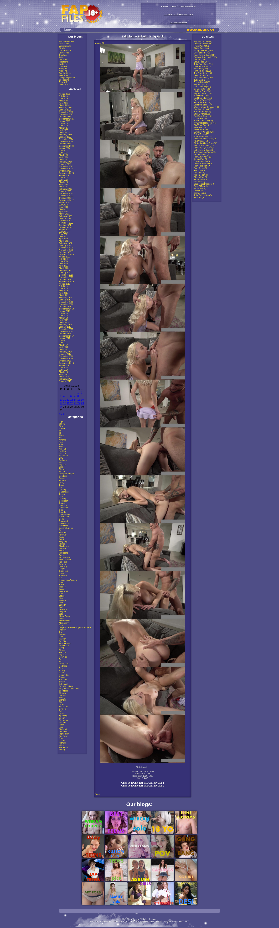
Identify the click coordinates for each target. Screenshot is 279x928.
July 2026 (63, 96)
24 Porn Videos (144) (203, 78)
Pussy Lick (63, 664)
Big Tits (62, 465)
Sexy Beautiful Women (69, 688)
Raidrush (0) (199, 182)
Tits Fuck (63, 736)
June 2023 (63, 180)
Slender (62, 700)
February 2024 (65, 162)
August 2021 (64, 230)
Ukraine (62, 740)
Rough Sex (64, 675)
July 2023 (63, 178)
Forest (62, 551)
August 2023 (64, 175)
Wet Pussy (63, 747)
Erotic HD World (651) (203, 44)
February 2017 (65, 352)
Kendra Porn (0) (201, 175)
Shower (62, 693)
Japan (62, 596)
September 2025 (66, 119)
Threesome (64, 731)
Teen (61, 727)
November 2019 (66, 277)
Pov (60, 659)
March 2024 (64, 159)
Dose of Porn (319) (202, 53)
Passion (62, 639)
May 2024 (63, 155)
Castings (63, 66)
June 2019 (63, 288)
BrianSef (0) (199, 197)
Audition (62, 451)
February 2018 (65, 325)
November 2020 (66, 250)
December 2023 (66, 166)
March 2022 (64, 214)
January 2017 (65, 354)
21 (75, 403)
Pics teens (63, 62)
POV (61, 57)
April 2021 (63, 239)
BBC (61, 458)
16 (82, 399)
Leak (61, 607)
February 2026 (65, 107)
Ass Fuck (63, 449)
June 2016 (63, 370)
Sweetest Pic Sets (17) (204, 132)
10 (61, 399)
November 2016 (66, 358)
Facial (61, 537)
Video (61, 745)
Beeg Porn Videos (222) (204, 55)
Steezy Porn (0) (200, 177)
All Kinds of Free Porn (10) (205, 143)
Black (61, 467)
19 (68, 403)
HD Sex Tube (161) (202, 71)
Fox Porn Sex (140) (202, 87)
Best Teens (64, 44)
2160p (62, 428)
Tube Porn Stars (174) (203, 64)
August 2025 (64, 121)
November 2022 (66, 196)
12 (68, 399)
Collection (63, 501)
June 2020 (63, 261)
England (63, 532)
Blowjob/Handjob (66, 474)
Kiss (61, 598)
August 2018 (64, 311)
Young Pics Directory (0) (204, 184)
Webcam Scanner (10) (204, 145)
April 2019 (63, 293)
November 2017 (66, 331)
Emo (61, 530)
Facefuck (63, 535)
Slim (61, 702)
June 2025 (63, 126)
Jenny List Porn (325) (203, 50)
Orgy (61, 632)
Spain (61, 713)
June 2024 (63, 153)
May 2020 (63, 263)
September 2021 (66, 227)
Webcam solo (65, 46)
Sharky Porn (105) (202, 114)
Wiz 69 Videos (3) (201, 154)
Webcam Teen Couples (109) (207, 107)
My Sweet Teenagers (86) (205, 123)
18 (64, 403)
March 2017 (64, 349)
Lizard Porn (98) (201, 118)
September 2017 (66, 336)
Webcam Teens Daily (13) (205, 139)
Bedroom (63, 460)
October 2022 (65, 198)
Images (62, 587)
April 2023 (63, 184)
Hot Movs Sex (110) (202, 102)
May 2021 (63, 236)
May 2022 (63, 209)
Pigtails (62, 655)
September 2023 (66, 173)
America (62, 440)
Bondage (63, 476)
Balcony (62, 453)
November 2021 (66, 223)
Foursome (63, 553)
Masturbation (65, 621)
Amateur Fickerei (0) (203, 164)
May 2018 (63, 318)
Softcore (62, 709)
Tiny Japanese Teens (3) (205, 152)
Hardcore (63, 575)
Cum (61, 510)
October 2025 (65, 116)
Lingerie (62, 612)
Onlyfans (63, 55)
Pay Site (62, 641)
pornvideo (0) (200, 193)
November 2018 (66, 304)
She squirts (64, 80)
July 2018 (63, 313)
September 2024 (66, 146)
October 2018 (65, 306)
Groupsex (63, 571)
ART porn (63, 69)
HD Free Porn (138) (202, 91)
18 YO (62, 48)
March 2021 (64, 241)
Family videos (65, 73)
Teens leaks (64, 84)
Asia (61, 444)
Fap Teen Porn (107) (203, 109)
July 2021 (63, 232)
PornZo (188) (200, 59)
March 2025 (64, 132)
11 (64, 399)
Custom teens (65, 50)
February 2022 (65, 216)
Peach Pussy (65, 643)
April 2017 (63, 347)
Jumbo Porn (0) (200, 159)
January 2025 (65, 137)
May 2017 (63, 345)
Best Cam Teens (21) (203, 130)
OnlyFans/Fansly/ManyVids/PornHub (75, 627)
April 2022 (63, 211)
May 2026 (63, 101)
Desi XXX (63, 82)
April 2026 (63, 103)
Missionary (64, 623)
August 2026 (64, 94)
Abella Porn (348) (201, 48)
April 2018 (63, 320)
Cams (61, 485)
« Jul (62, 413)
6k (60, 433)
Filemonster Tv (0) (202, 161)
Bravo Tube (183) (201, 62)
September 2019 (66, 282)
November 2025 (66, 114)
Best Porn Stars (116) (203, 98)
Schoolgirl (63, 684)
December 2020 (66, 248)
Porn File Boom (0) (202, 166)
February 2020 (65, 270)
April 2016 (63, 374)
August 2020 (64, 257)
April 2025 (63, 130)
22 (78, 403)
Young (62, 750)
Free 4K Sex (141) (202, 82)
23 (82, 403)
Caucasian (64, 492)
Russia (62, 677)
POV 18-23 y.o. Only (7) (204, 148)
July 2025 (63, 123)
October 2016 (65, 361)
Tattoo (61, 725)
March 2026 (64, 105)
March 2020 (64, 268)
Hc (60, 578)
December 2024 (66, 139)
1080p (62, 424)
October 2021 (65, 225)
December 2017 (66, 329)
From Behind (64, 557)
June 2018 (63, 316)
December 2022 (66, 193)
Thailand (63, 729)
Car (60, 487)
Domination (64, 523)
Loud (61, 618)
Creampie (63, 508)
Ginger (62, 569)
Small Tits (63, 707)
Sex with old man (66, 686)
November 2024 (66, 141)
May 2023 (63, 182)
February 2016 (65, 379)
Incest (61, 589)
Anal (61, 442)
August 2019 (64, 284)
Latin (61, 603)
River (61, 673)
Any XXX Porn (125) (203, 93)
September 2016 (66, 363)
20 (71, 403)
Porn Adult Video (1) (203, 157)
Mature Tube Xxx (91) (203, 121)
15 (78, 399)
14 (75, 399)
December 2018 (66, 302)
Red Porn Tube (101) (203, 116)
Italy (61, 593)
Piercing (62, 652)
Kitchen (62, 600)
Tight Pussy (64, 734)
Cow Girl (63, 505)
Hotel (61, 584)
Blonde (62, 471)
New (61, 625)
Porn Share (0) (200, 168)
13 (71, 399)
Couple (62, 503)
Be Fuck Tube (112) (202, 100)
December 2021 (66, 221)
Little (61, 614)
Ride (61, 668)
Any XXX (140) (200, 84)
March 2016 (64, 377)
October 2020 (65, 252)
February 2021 (65, 243)
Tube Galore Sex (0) (203, 195)
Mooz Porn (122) (201, 96)
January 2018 (65, 327)
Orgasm (62, 630)
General (62, 564)
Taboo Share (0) (201, 179)
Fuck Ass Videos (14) (203, 136)
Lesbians (63, 64)
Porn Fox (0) (199, 170)
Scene (62, 682)
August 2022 (64, 202)
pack (61, 636)
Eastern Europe (66, 528)
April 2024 (63, 157)
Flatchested (64, 546)
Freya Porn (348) (201, 46)
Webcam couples (66, 41)
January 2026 (65, 110)
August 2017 (64, 338)
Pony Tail (63, 657)
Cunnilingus (64, 514)
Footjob (62, 548)
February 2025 (65, 135)
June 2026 (63, 98)
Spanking (63, 716)
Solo (61, 711)
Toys (61, 738)
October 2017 (65, 334)
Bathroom (63, 456)
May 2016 (63, 372)
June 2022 (63, 207)
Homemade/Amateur (68, 580)
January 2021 (65, 245)
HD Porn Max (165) (202, 66)
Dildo (61, 519)
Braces (62, 478)
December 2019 (66, 275)
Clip (61, 496)
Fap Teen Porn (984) (203, 41)
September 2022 (66, 200)
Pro (60, 661)
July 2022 (63, 205)
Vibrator (62, 743)
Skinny (62, 698)
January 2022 (65, 218)
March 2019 (64, 295)
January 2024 (65, 164)
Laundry (62, 605)
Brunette (63, 480)
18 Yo (61, 426)
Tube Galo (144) (201, 80)
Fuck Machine (65, 560)
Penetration (64, 646)
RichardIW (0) (200, 188)
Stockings (63, 720)
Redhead (63, 666)
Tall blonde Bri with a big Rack (143, 36)
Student (62, 722)
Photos (62, 650)
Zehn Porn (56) (200, 127)
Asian (61, 447)
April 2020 (63, 266)
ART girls (63, 71)
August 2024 (64, 148)
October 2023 (65, 171)
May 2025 (63, 128)
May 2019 (63, 291)
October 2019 (65, 279)
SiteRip (62, 695)
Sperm (62, 718)
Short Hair (63, 691)
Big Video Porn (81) (202, 125)
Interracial (63, 75)
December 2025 (66, 112)
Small (61, 704)
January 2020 (65, 273)
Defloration (64, 517)
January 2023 (65, 191)
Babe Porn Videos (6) (203, 150)
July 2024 (63, 150)
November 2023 (66, 169)
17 (61, 403)
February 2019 (65, 297)
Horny (61, 582)
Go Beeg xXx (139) (202, 89)
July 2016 (63, 368)
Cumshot (63, 512)
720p (61, 435)
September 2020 (66, 254)
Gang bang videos (67, 78)
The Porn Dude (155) (203, 73)
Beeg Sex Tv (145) (202, 75)
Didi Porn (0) (199, 173)
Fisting (62, 544)
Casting (62, 489)
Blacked (62, 469)
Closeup (63, 499)
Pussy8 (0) (198, 191)
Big (60, 462)
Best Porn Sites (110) (203, 105)
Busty (61, 483)
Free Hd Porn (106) (202, 111)
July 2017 (63, 340)
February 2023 (65, 189)
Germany (63, 566)
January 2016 (65, 381)
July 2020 (63, 259)
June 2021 (63, 234)
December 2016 (66, 356)
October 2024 (65, 144)
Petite (61, 648)
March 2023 (64, 187)
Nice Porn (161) (201, 69)
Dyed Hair (63, 526)
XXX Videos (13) (201, 141)
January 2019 (65, 300)
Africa (61, 437)
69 (60, 431)
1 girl (61, 422)
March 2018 (64, 322)
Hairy (61, 573)
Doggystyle (64, 521)
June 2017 (63, 343)
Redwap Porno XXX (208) (205, 57)
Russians (63, 679)
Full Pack (63, 562)
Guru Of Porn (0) (201, 186)
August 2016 (64, 365)
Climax (62, 494)
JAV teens (63, 59)
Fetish (61, 539)
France (62, 555)
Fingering (63, 541)
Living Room (64, 616)
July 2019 (63, 286)
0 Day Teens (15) (201, 134)
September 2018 (66, 309)
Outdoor (62, 634)
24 (61, 406)
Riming (62, 670)
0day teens (64, 53)
